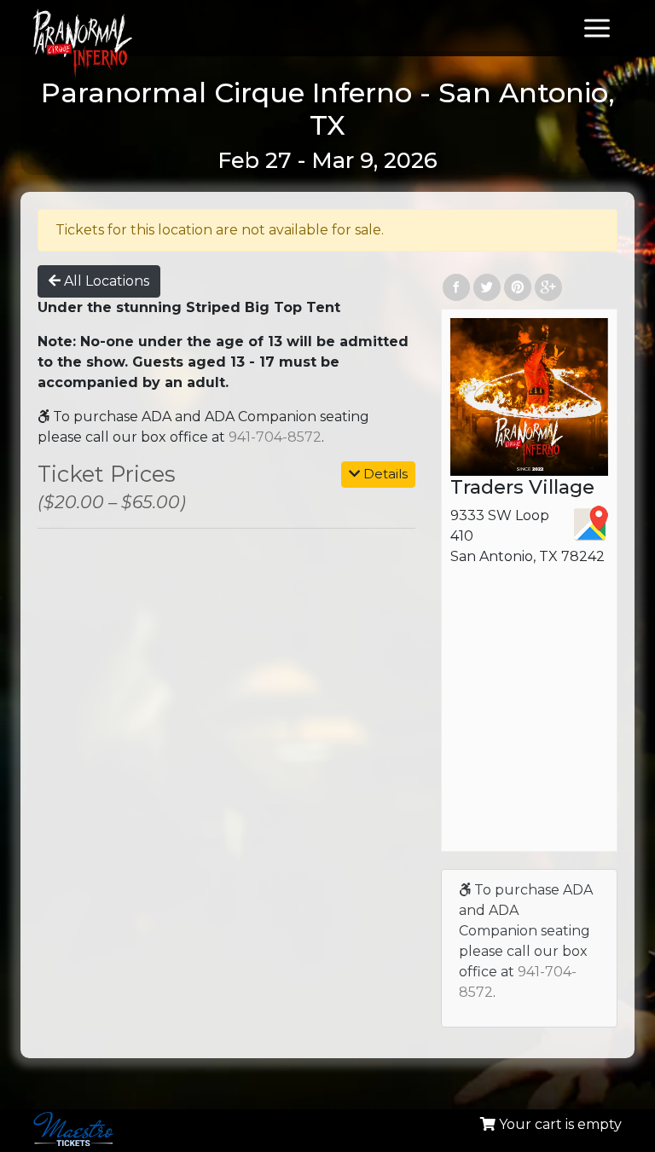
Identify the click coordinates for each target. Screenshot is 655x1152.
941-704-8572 (275, 437)
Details (384, 474)
